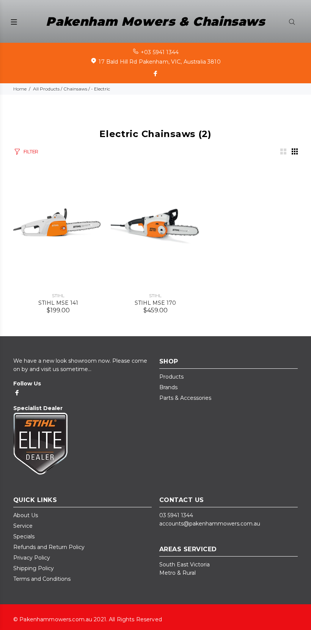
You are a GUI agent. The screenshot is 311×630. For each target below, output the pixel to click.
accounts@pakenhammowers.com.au (209, 523)
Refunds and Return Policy (49, 547)
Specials (24, 536)
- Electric (100, 89)
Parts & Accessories (185, 398)
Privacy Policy (31, 557)
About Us (25, 515)
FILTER (31, 151)
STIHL (58, 295)
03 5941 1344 (176, 515)
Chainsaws (75, 89)
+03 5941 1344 (160, 52)
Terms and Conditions (42, 578)
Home (20, 89)
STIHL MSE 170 (155, 302)
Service (23, 525)
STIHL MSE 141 (58, 302)
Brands (168, 387)
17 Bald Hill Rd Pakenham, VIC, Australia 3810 (159, 61)
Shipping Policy (33, 568)
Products (171, 376)
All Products (46, 89)
